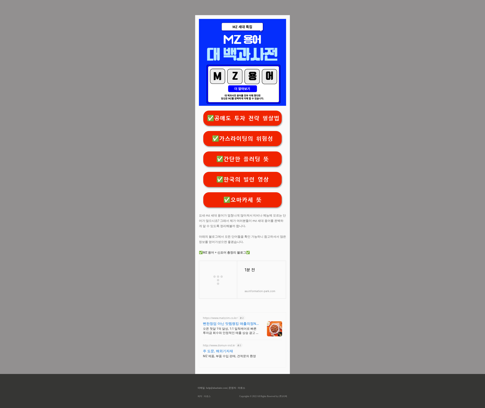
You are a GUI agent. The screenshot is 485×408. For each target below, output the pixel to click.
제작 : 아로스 (204, 396)
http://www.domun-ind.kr (219, 345)
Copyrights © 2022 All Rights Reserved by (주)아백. (263, 396)
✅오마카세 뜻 (242, 200)
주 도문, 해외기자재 (218, 351)
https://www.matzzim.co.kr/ (220, 318)
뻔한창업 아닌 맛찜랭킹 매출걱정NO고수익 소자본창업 (231, 323)
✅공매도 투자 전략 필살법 (243, 118)
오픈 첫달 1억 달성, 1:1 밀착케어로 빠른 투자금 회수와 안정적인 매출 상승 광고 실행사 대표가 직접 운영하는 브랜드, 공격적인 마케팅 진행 (231, 331)
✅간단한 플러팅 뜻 (242, 159)
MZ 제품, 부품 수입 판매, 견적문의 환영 (229, 356)
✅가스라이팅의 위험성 (242, 139)
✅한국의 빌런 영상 (242, 179)
